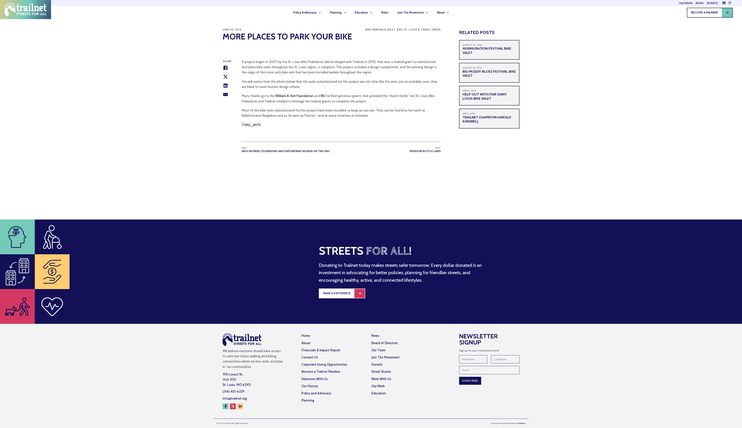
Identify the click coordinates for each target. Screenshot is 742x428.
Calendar (686, 3)
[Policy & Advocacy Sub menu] (321, 12)
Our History (309, 386)
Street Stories (381, 372)
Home (305, 336)
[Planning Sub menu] (346, 12)
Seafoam (522, 423)
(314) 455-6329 (233, 391)
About (441, 12)
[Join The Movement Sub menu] (428, 12)
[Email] (225, 94)
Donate (712, 3)
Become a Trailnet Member (320, 372)
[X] (225, 77)
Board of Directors (384, 343)
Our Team (378, 350)
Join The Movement (411, 12)
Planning (336, 12)
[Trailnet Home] (25, 9)
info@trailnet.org (235, 398)
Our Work (378, 386)
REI (323, 96)
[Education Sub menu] (372, 12)
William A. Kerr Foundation (294, 96)
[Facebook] (225, 68)
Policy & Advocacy (305, 12)
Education (361, 12)
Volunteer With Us (314, 379)
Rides (385, 12)
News (700, 3)
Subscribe (470, 380)
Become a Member (704, 12)
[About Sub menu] (449, 12)
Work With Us (381, 379)
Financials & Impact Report (320, 350)
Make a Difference (337, 293)
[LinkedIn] (225, 85)
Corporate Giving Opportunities (324, 364)
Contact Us (309, 357)
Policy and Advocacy (316, 393)
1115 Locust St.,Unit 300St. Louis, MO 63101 (237, 379)
